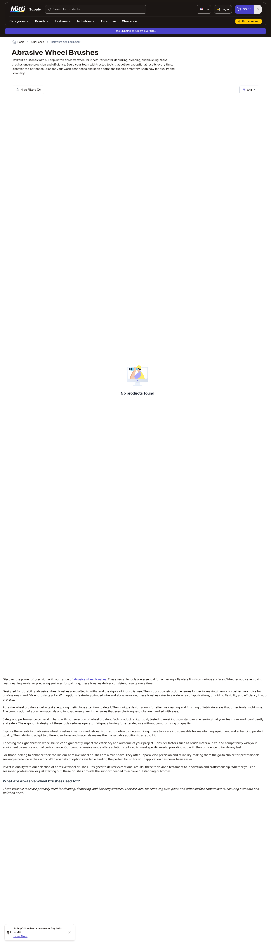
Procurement (250, 21)
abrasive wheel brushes (89, 679)
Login (225, 9)
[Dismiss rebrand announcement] (70, 932)
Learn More (20, 936)
